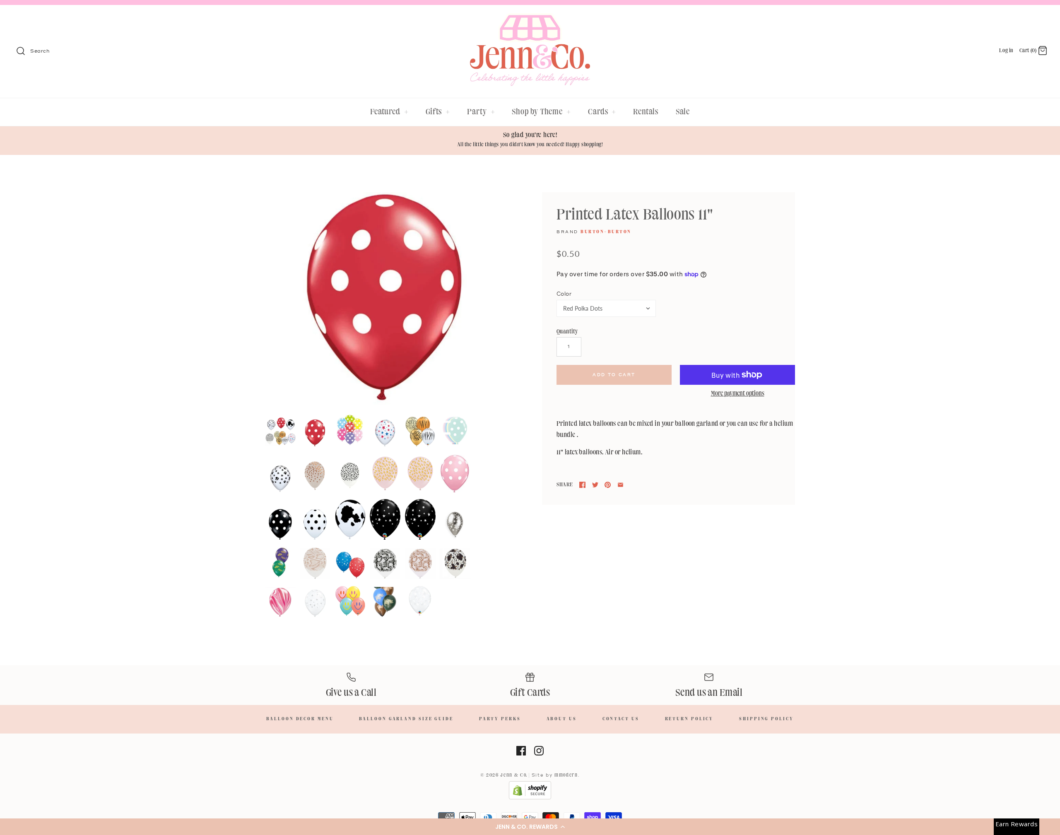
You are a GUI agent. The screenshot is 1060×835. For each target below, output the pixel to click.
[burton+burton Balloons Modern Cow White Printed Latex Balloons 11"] (455, 563)
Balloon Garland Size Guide (406, 719)
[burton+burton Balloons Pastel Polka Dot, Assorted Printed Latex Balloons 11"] (455, 430)
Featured (389, 112)
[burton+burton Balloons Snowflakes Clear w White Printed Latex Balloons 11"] (420, 601)
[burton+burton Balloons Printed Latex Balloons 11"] (280, 431)
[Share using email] (620, 485)
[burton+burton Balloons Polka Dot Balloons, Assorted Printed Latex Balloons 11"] (350, 430)
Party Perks (500, 719)
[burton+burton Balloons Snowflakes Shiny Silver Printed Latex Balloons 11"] (455, 524)
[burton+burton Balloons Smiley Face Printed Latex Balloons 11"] (350, 601)
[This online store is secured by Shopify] (530, 798)
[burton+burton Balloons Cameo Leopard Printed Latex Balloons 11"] (420, 473)
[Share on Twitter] (595, 485)
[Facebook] (521, 750)
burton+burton (606, 232)
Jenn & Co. (514, 775)
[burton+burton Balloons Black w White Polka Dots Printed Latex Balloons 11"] (280, 524)
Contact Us (620, 719)
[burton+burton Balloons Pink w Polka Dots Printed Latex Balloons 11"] (455, 473)
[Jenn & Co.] (530, 19)
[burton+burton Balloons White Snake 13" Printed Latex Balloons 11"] (315, 563)
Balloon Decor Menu (299, 719)
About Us (562, 719)
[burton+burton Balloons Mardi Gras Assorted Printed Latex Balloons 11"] (280, 562)
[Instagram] (539, 750)
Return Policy (689, 719)
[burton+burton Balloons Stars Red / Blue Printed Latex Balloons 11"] (350, 565)
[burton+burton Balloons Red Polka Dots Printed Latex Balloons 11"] (384, 299)
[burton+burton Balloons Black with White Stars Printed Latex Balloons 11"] (420, 519)
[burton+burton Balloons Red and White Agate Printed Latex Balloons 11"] (280, 602)
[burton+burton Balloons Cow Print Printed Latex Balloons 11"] (350, 519)
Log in (1006, 50)
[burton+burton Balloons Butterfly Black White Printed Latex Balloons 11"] (385, 563)
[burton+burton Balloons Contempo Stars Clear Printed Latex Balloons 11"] (315, 603)
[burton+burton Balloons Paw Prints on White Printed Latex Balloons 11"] (280, 478)
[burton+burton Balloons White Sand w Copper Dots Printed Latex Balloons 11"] (315, 476)
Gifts (438, 112)
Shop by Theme (541, 112)
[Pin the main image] (608, 485)
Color (563, 294)
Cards (602, 112)
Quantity (567, 331)
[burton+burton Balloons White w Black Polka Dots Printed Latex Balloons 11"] (315, 524)
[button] (530, 826)
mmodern (566, 775)
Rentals (645, 112)
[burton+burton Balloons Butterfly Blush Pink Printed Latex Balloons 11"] (420, 563)
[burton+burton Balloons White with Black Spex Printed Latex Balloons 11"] (350, 476)
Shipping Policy (766, 719)
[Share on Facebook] (582, 485)
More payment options (737, 394)
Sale (683, 112)
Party (481, 112)
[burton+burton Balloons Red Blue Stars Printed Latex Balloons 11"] (385, 432)
